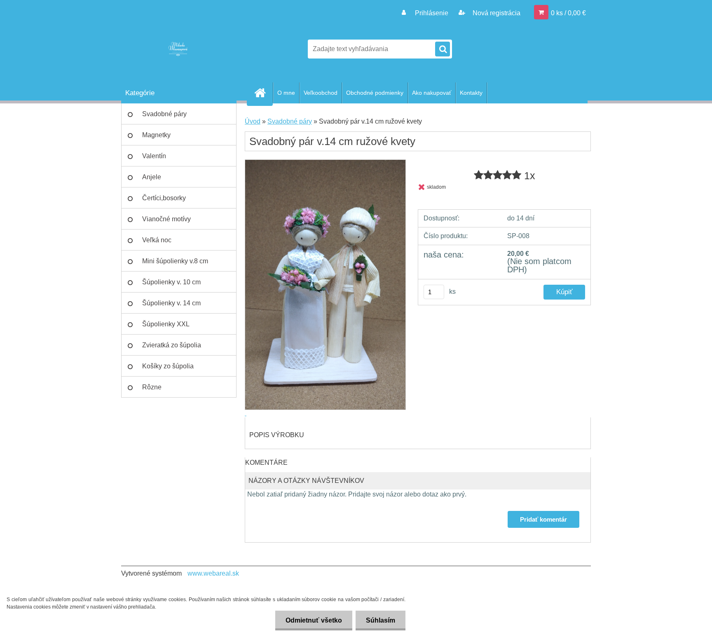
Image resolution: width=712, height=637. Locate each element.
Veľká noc (156, 240)
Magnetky (156, 134)
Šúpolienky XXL (166, 324)
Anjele (151, 176)
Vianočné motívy (166, 218)
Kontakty (471, 92)
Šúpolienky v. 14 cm (171, 303)
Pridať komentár (543, 519)
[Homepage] (263, 92)
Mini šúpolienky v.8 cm (175, 261)
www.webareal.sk (213, 573)
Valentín (154, 155)
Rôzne (152, 387)
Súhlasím (380, 620)
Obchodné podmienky (374, 92)
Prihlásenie (431, 12)
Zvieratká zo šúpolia (171, 345)
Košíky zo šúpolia (168, 366)
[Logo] (177, 49)
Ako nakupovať (431, 92)
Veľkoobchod (320, 92)
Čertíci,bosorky (164, 197)
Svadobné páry (164, 113)
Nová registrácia (495, 12)
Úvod (252, 121)
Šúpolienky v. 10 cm (171, 282)
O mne (286, 92)
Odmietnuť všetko (314, 620)
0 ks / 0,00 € (568, 12)
